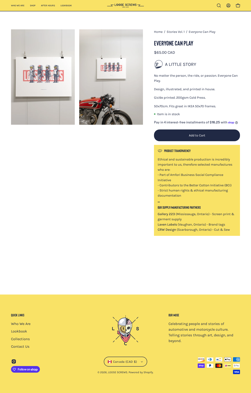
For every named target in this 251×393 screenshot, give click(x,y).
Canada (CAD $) (125, 361)
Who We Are (21, 324)
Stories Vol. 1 (176, 32)
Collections (20, 339)
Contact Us (20, 346)
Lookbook (19, 331)
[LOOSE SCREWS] (125, 6)
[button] (219, 5)
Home (158, 32)
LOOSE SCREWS (117, 372)
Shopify (148, 372)
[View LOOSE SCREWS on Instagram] (14, 361)
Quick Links (17, 315)
